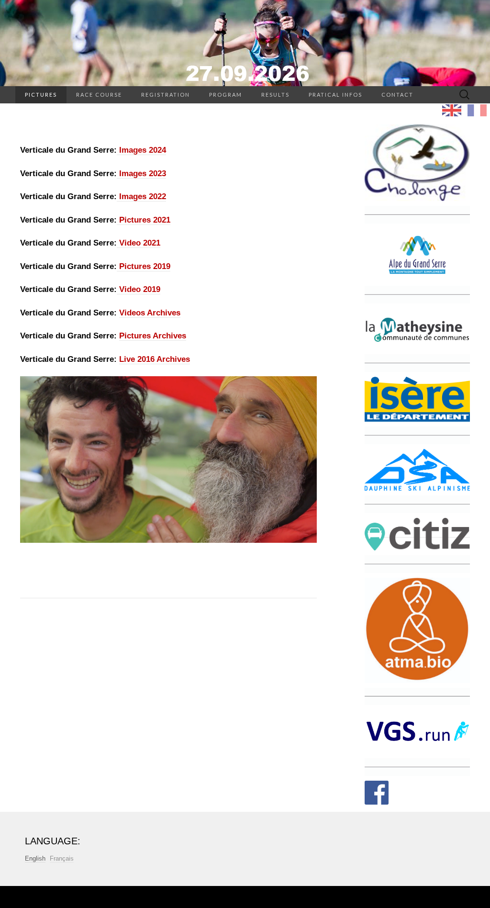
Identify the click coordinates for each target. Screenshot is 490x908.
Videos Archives (149, 312)
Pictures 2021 (143, 219)
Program (225, 94)
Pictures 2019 (143, 266)
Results (275, 94)
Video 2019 (138, 289)
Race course (99, 94)
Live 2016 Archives (154, 359)
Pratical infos (335, 94)
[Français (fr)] (477, 110)
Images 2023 (141, 173)
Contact (397, 94)
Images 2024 (141, 150)
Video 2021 (138, 242)
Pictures (41, 94)
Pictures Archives (152, 335)
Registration (165, 94)
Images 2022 (141, 196)
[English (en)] (451, 110)
